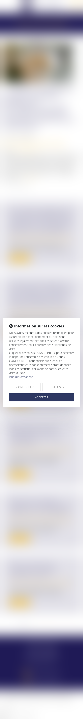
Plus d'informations (21, 377)
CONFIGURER (24, 387)
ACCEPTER (41, 397)
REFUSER (58, 387)
